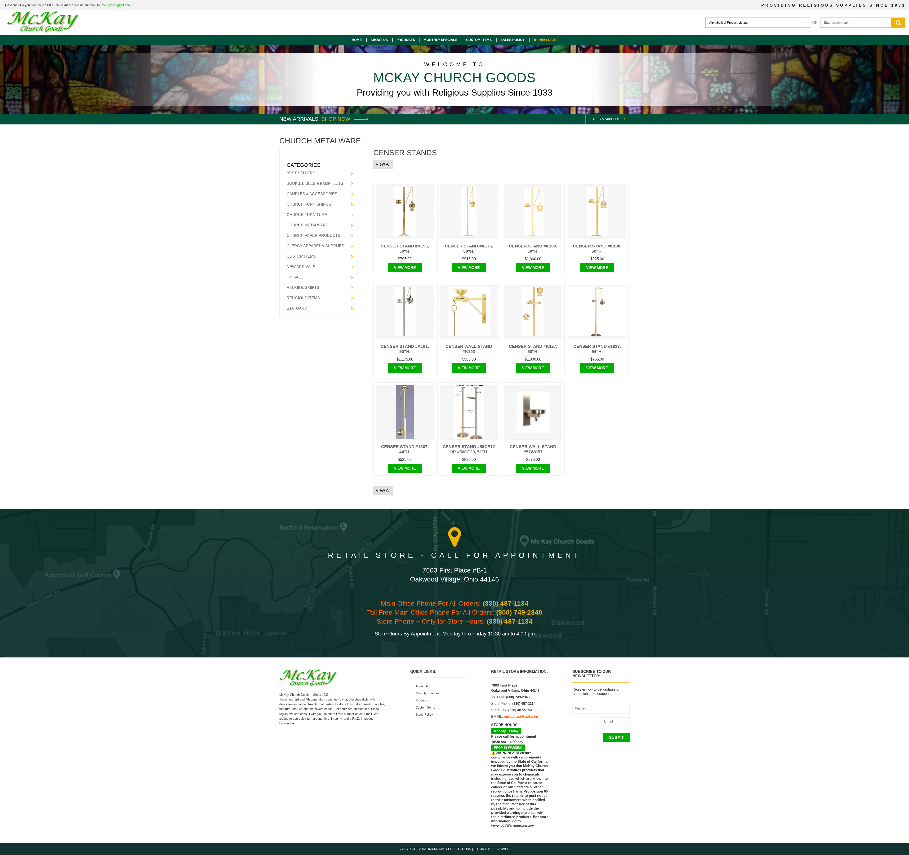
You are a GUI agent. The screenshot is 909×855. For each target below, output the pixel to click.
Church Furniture (307, 215)
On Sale (295, 277)
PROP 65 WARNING (508, 747)
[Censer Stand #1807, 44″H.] (405, 412)
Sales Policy (512, 40)
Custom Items (479, 40)
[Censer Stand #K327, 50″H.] (533, 311)
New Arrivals (301, 267)
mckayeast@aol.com (116, 5)
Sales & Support (605, 119)
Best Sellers (301, 173)
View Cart (548, 40)
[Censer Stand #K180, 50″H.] (533, 211)
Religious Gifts (303, 288)
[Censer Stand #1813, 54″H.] (597, 311)
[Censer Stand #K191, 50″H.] (405, 311)
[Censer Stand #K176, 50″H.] (469, 211)
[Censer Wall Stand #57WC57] (533, 412)
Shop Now (336, 119)
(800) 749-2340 (519, 612)
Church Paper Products (313, 236)
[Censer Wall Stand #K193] (469, 311)
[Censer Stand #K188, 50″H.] (597, 211)
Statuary (297, 308)
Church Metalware (307, 225)
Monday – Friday (506, 731)
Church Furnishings (309, 204)
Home (357, 40)
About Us (379, 40)
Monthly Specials (440, 40)
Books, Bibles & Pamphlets (315, 183)
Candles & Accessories (312, 194)
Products (406, 40)
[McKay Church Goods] (43, 23)
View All (383, 164)
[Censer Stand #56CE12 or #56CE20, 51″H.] (469, 412)
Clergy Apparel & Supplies (315, 246)
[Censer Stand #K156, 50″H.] (405, 211)
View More (405, 268)
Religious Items (303, 298)
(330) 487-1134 (505, 603)
